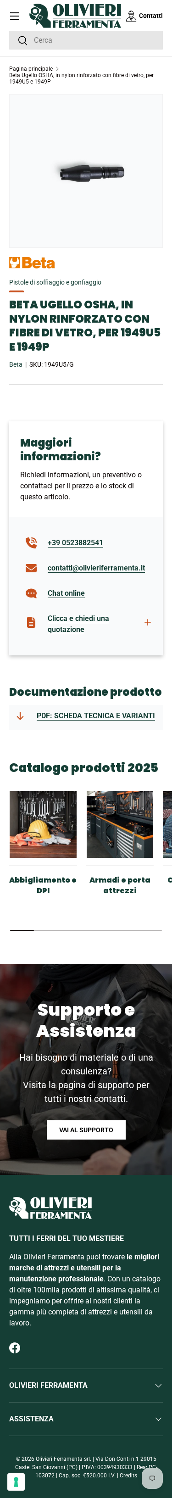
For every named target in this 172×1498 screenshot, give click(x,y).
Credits (128, 1475)
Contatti (151, 16)
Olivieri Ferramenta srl (63, 1459)
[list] (86, 171)
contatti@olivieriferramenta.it (96, 568)
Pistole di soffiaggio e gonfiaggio (55, 282)
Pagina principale (31, 69)
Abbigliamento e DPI (43, 885)
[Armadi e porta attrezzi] (120, 824)
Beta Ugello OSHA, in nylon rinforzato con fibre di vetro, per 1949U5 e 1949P (81, 78)
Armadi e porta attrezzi (119, 885)
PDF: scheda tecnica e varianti (96, 715)
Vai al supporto (86, 1130)
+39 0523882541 (75, 542)
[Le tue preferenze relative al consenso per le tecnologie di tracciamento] (16, 1482)
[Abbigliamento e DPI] (43, 824)
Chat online (66, 593)
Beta (15, 364)
